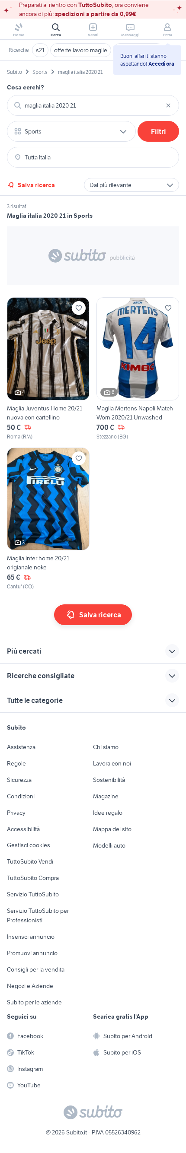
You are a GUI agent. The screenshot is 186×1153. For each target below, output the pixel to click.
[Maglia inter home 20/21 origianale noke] (48, 519)
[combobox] (93, 105)
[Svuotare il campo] (168, 105)
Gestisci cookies (28, 845)
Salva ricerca (36, 185)
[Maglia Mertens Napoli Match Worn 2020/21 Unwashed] (137, 369)
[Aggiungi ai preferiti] (79, 308)
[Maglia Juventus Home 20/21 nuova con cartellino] (48, 369)
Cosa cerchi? (25, 87)
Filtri (158, 131)
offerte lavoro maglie (80, 50)
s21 (40, 50)
